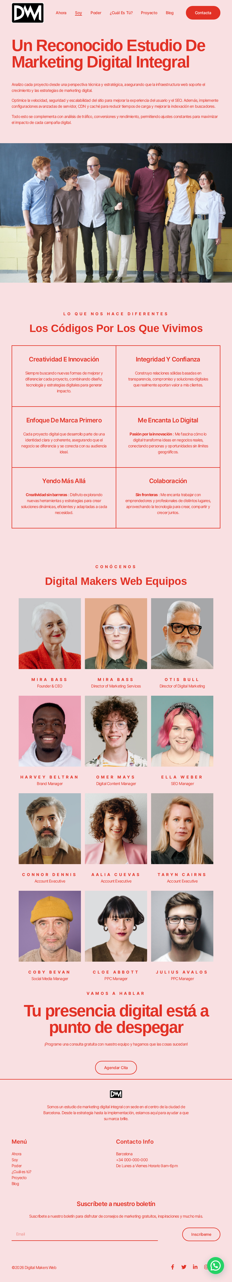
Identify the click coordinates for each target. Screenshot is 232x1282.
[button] (215, 1265)
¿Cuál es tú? (121, 12)
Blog (170, 12)
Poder (96, 12)
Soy (78, 12)
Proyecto (149, 12)
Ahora (61, 12)
